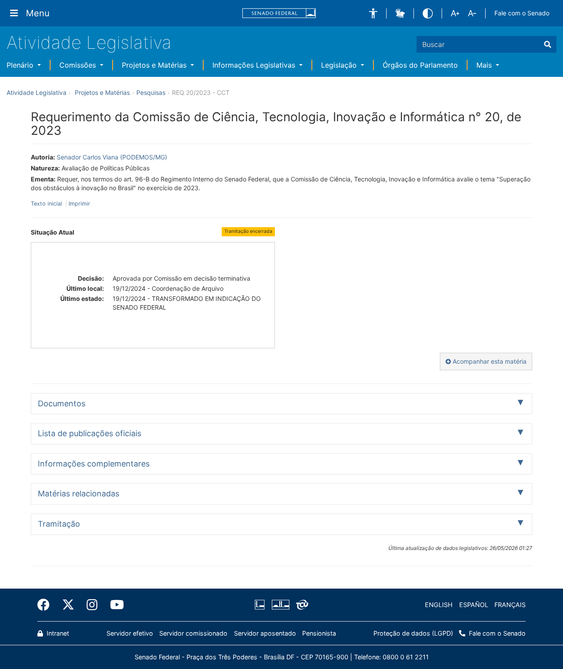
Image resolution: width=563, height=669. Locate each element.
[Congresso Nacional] (280, 605)
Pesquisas (150, 92)
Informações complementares (94, 463)
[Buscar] (547, 44)
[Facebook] (46, 605)
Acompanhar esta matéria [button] (488, 361)
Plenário (21, 65)
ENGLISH (439, 604)
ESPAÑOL (473, 604)
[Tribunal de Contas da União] (300, 605)
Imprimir (79, 203)
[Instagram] (92, 605)
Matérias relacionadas (78, 493)
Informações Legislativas (254, 65)
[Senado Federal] (279, 13)
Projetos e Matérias (155, 65)
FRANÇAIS (510, 604)
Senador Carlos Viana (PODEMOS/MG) (112, 157)
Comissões (78, 65)
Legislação (340, 65)
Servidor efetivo (129, 633)
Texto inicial (47, 203)
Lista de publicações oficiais (89, 433)
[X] (68, 605)
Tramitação (59, 523)
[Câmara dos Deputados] (261, 605)
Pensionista (319, 633)
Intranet (57, 633)
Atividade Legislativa (89, 42)
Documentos (61, 403)
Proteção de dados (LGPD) (413, 633)
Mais (485, 65)
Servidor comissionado (193, 633)
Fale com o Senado (521, 13)
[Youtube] (114, 605)
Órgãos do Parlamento (420, 65)
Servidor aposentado (265, 633)
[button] (373, 13)
